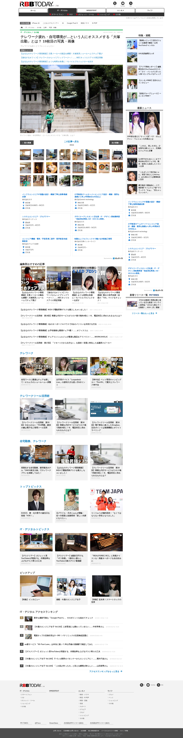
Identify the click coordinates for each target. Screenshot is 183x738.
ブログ (82, 712)
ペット (111, 697)
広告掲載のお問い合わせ (71, 730)
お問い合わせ (57, 730)
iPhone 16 (35, 23)
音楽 (81, 703)
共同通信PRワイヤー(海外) (99, 723)
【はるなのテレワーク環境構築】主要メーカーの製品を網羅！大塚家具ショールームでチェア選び (61, 53)
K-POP (94, 23)
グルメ (111, 694)
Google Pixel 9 (72, 23)
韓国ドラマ (85, 23)
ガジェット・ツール (86, 14)
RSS (162, 685)
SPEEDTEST (91, 10)
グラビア (83, 709)
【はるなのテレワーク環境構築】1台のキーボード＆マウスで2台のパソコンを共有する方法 (65, 324)
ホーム (33, 10)
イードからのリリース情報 (109, 730)
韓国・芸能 (83, 700)
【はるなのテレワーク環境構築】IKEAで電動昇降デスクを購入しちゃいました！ (61, 310)
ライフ (149, 10)
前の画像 (27, 142)
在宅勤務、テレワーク (33, 441)
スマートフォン (58, 14)
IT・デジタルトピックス (35, 529)
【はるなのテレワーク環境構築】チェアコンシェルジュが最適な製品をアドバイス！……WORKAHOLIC (71, 337)
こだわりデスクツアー (51, 23)
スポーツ (83, 706)
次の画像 (115, 142)
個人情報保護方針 (93, 730)
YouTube (153, 685)
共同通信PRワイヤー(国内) (73, 723)
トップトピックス (31, 486)
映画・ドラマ (84, 694)
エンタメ (120, 10)
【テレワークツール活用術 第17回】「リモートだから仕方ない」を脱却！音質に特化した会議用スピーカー (66, 344)
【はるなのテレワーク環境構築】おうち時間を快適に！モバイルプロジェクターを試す (56, 61)
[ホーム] (21, 27)
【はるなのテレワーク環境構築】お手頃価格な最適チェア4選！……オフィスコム (61, 330)
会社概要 (83, 730)
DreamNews (53, 723)
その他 (118, 14)
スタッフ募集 (124, 730)
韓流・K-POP (84, 697)
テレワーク (26, 353)
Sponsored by (108, 258)
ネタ (71, 14)
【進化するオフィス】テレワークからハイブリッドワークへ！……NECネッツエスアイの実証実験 (61, 57)
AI (63, 23)
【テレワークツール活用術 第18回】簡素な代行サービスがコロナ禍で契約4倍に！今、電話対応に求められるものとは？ (71, 317)
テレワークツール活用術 (34, 395)
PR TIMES (24, 723)
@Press (38, 723)
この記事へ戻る (71, 143)
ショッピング (104, 14)
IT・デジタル (62, 10)
